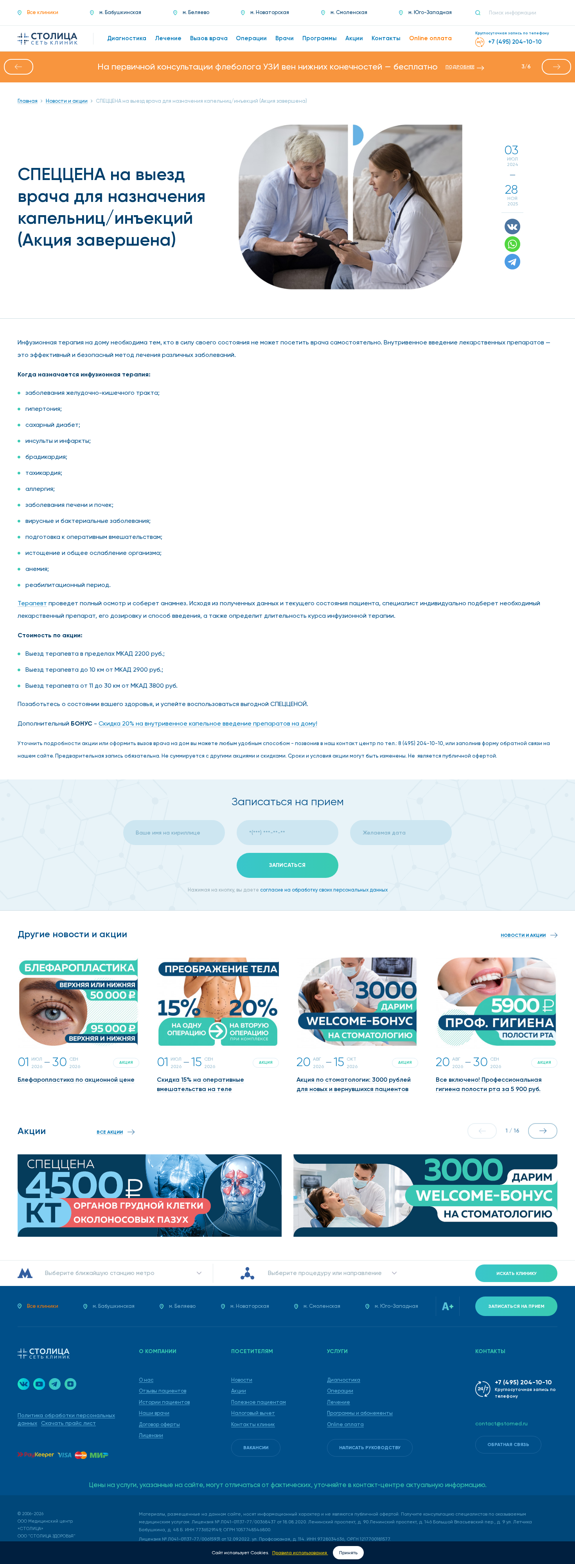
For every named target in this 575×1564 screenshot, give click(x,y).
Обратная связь (508, 1444)
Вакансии (255, 1447)
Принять (348, 1552)
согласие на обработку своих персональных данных (324, 890)
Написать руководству (370, 1447)
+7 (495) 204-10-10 (523, 1382)
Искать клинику (516, 1273)
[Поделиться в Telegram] (512, 261)
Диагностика (343, 1380)
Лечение (338, 1402)
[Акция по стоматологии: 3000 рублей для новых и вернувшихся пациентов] (357, 1003)
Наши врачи (154, 1413)
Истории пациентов (164, 1402)
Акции (238, 1391)
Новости (241, 1380)
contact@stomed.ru (501, 1423)
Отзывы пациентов (162, 1391)
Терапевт (32, 603)
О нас (146, 1380)
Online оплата (345, 1424)
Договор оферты (159, 1424)
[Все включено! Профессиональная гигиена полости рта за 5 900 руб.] (496, 1003)
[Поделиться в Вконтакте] (512, 226)
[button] (18, 67)
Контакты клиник (253, 1424)
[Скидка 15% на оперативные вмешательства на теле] (218, 1003)
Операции (340, 1391)
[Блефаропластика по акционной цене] (78, 1003)
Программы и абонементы (360, 1413)
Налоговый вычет (253, 1413)
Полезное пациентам (258, 1402)
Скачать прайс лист (68, 1423)
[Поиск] (481, 13)
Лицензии (151, 1435)
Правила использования (300, 1552)
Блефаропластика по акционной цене (76, 1079)
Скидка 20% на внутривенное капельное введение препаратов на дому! (208, 723)
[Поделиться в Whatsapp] (512, 244)
